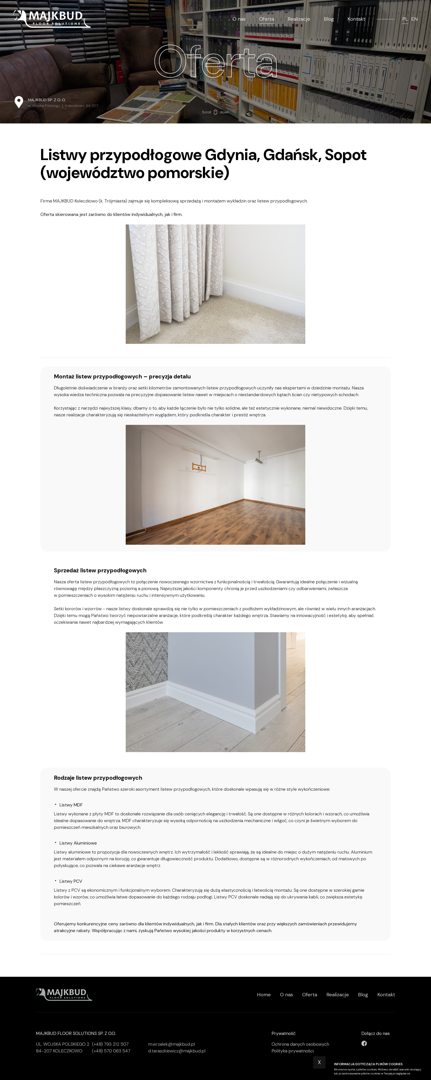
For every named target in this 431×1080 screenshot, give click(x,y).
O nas (239, 19)
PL (405, 19)
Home (264, 994)
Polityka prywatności (293, 1051)
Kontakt (356, 19)
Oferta (266, 19)
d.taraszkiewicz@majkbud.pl (177, 1051)
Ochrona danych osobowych (300, 1044)
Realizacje (299, 19)
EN (414, 19)
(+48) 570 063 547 (111, 1051)
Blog (329, 19)
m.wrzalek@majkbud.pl (171, 1044)
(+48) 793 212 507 (110, 1044)
